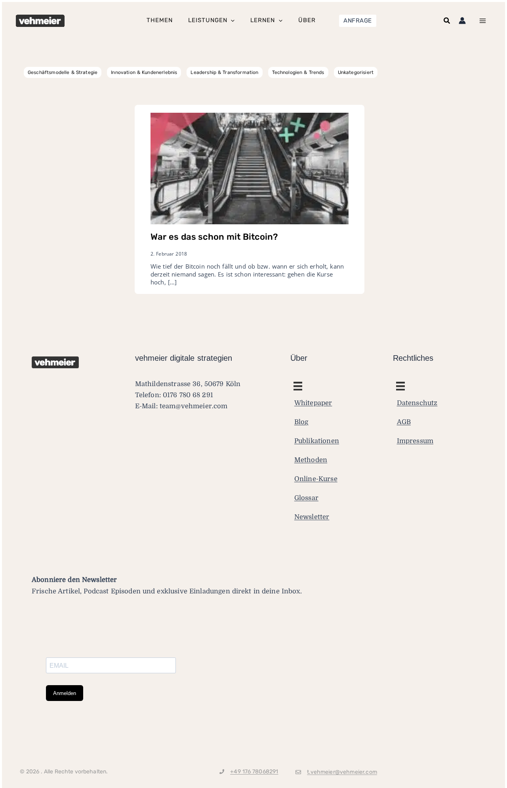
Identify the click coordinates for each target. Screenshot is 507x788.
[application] (230, 21)
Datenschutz (417, 403)
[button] (357, 21)
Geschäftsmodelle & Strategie (62, 72)
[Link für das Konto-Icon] (462, 20)
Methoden (310, 460)
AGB (404, 422)
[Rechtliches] (297, 386)
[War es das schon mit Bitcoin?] (250, 168)
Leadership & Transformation (224, 72)
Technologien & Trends (298, 72)
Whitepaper (313, 403)
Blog (301, 422)
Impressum (415, 441)
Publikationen (316, 441)
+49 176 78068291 (254, 771)
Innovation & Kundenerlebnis (144, 72)
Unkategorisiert (356, 72)
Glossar (306, 498)
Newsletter (312, 517)
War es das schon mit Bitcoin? (214, 236)
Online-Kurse (315, 479)
